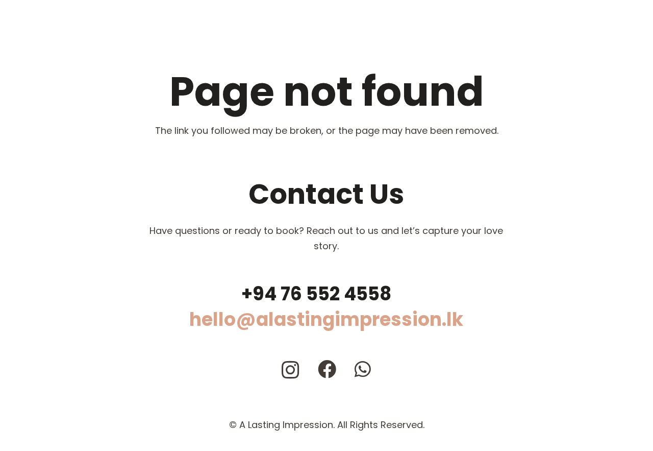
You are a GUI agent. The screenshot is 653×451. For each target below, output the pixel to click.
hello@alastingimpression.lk (326, 319)
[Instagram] (290, 370)
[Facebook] (327, 369)
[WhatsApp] (363, 369)
